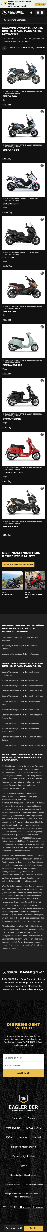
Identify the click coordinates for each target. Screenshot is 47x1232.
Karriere (24, 1166)
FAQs (9, 1137)
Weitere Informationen (34, 1184)
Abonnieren (23, 1073)
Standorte (17, 1118)
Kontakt (37, 1137)
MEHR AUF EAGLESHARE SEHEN (18, 565)
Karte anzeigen (12, 1228)
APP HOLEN (40, 4)
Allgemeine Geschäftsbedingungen (23, 1175)
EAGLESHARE (33, 1128)
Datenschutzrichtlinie (12, 1184)
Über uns (22, 1137)
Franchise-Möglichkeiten (23, 1147)
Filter (35, 1228)
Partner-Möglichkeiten (23, 1156)
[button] (23, 81)
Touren (31, 1118)
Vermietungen (13, 1128)
